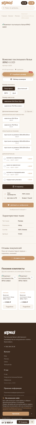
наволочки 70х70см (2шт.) (13, 106)
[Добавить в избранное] (14, 277)
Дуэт (14, 93)
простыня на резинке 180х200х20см (17, 142)
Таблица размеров (19, 79)
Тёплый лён (8, 364)
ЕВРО (6, 93)
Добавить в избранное (19, 205)
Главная (4, 16)
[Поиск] (3, 8)
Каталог (10, 16)
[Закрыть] (31, 413)
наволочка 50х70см (11, 119)
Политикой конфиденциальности (12, 408)
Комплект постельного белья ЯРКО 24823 (8, 297)
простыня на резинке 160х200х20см (17, 135)
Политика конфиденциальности (14, 392)
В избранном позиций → (18, 209)
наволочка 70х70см (11, 125)
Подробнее (9, 306)
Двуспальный (22, 88)
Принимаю (15, 413)
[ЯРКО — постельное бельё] (7, 3)
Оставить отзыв (19, 258)
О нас (6, 374)
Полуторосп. (8, 88)
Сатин (6, 361)
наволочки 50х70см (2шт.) (13, 101)
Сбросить (29, 111)
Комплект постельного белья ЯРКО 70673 (25, 297)
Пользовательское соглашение (14, 395)
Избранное (7, 380)
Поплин (17, 16)
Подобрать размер (19, 74)
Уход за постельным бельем (13, 377)
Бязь (5, 356)
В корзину (19, 187)
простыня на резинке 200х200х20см (17, 148)
